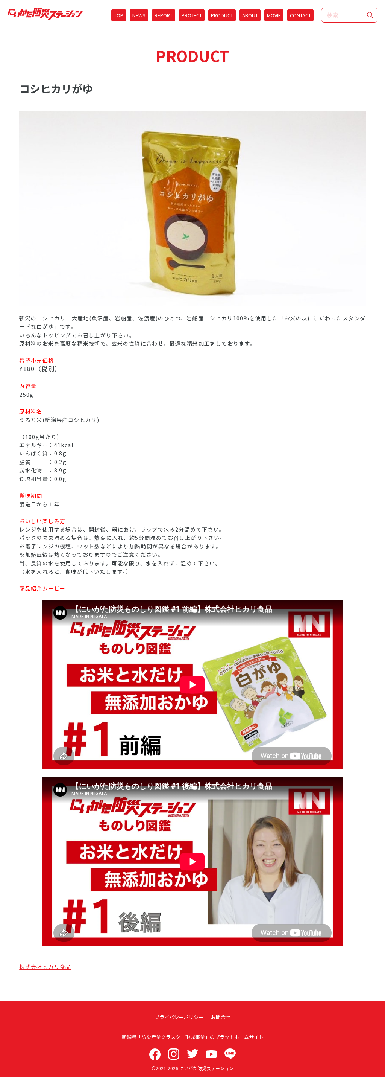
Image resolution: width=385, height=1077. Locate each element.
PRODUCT (222, 15)
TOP (118, 15)
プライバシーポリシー (179, 1017)
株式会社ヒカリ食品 (45, 966)
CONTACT (300, 15)
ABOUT (250, 15)
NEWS (139, 15)
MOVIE (274, 15)
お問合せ (220, 1017)
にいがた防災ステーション (206, 1068)
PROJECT (192, 15)
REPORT (164, 15)
